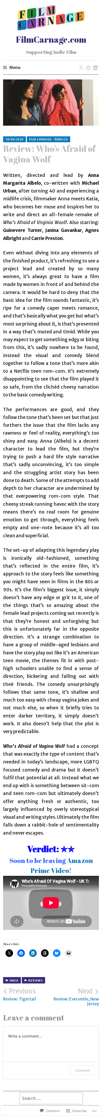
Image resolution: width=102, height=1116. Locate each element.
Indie (14, 980)
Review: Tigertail (19, 994)
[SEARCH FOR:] (51, 1098)
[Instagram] (87, 63)
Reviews (35, 980)
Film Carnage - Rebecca (48, 139)
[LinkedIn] (95, 63)
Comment (82, 1070)
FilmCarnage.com (51, 39)
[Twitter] (80, 63)
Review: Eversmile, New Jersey (76, 996)
